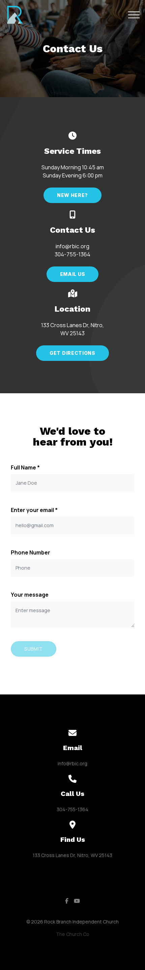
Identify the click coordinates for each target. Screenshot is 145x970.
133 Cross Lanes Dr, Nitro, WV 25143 (72, 855)
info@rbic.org (72, 763)
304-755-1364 (72, 809)
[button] (134, 15)
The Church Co (72, 934)
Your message (30, 594)
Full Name (25, 467)
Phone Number (30, 552)
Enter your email (34, 510)
